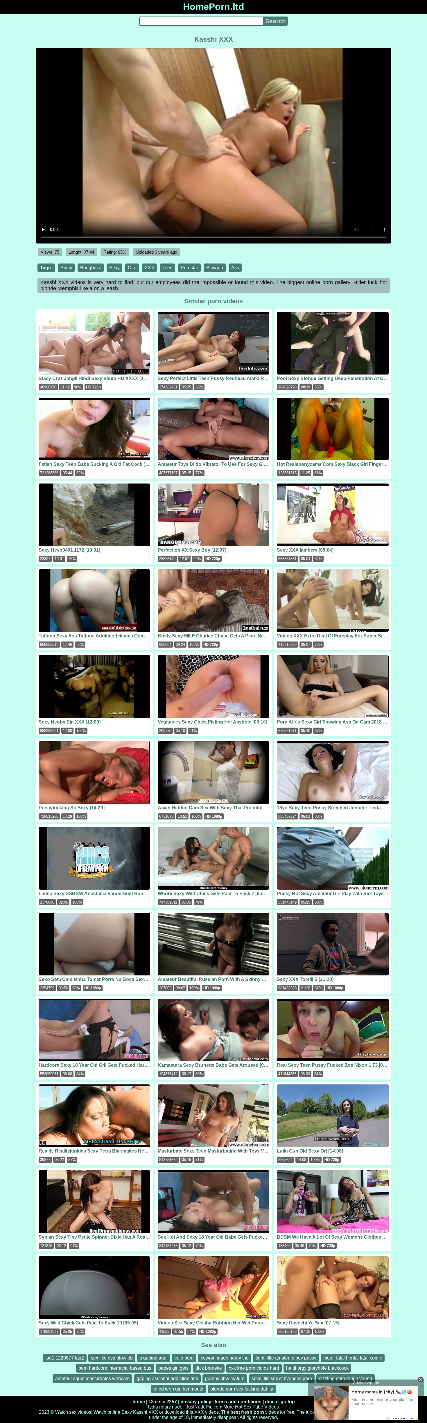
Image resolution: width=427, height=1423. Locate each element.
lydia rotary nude (165, 1406)
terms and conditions (238, 1401)
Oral (132, 267)
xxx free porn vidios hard (254, 1368)
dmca (271, 1401)
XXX (149, 267)
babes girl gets (173, 1368)
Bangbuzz (90, 267)
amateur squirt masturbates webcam (92, 1378)
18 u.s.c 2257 (162, 1401)
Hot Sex (243, 1406)
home (138, 1401)
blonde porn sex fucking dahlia (241, 1388)
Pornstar (189, 267)
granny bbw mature (225, 1378)
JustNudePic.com (204, 1406)
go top (288, 1401)
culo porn (184, 1357)
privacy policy (195, 1401)
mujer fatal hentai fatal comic (352, 1357)
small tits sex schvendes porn (282, 1378)
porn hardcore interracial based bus (114, 1368)
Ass (235, 267)
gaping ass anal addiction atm (167, 1378)
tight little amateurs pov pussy (286, 1357)
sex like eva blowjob (112, 1357)
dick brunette (208, 1368)
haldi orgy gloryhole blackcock (317, 1368)
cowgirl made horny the (225, 1357)
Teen (167, 267)
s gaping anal (154, 1357)
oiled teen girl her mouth (178, 1388)
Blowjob (214, 267)
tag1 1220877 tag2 (64, 1357)
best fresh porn (247, 1412)
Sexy (114, 267)
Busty (66, 267)
